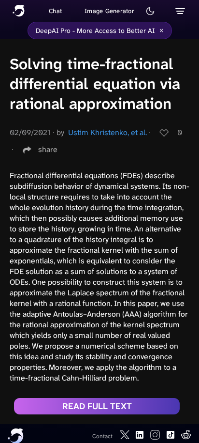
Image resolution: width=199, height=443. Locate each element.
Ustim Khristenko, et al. (107, 132)
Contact (102, 436)
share (47, 149)
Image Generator (109, 11)
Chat (55, 11)
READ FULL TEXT (97, 406)
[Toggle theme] (150, 11)
